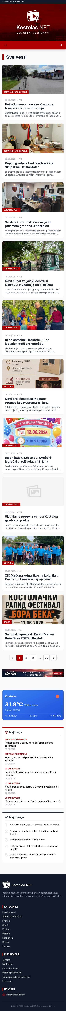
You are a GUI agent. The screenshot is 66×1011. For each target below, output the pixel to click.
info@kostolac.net (15, 994)
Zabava (6, 946)
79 (46, 657)
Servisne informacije (12, 916)
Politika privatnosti (11, 972)
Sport (5, 925)
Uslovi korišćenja (11, 968)
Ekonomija (7, 938)
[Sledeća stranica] (54, 658)
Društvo (6, 929)
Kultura (5, 942)
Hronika (6, 920)
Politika (6, 933)
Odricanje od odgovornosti (16, 977)
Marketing (7, 964)
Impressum (7, 981)
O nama (6, 960)
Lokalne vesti (9, 912)
